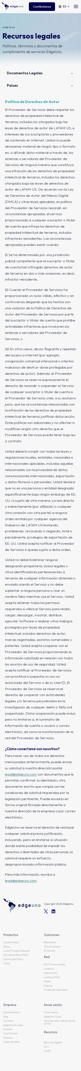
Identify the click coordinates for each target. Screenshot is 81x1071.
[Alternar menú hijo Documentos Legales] (72, 73)
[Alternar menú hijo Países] (72, 85)
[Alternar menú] (75, 6)
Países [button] (12, 85)
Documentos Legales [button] (25, 73)
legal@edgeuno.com (21, 774)
